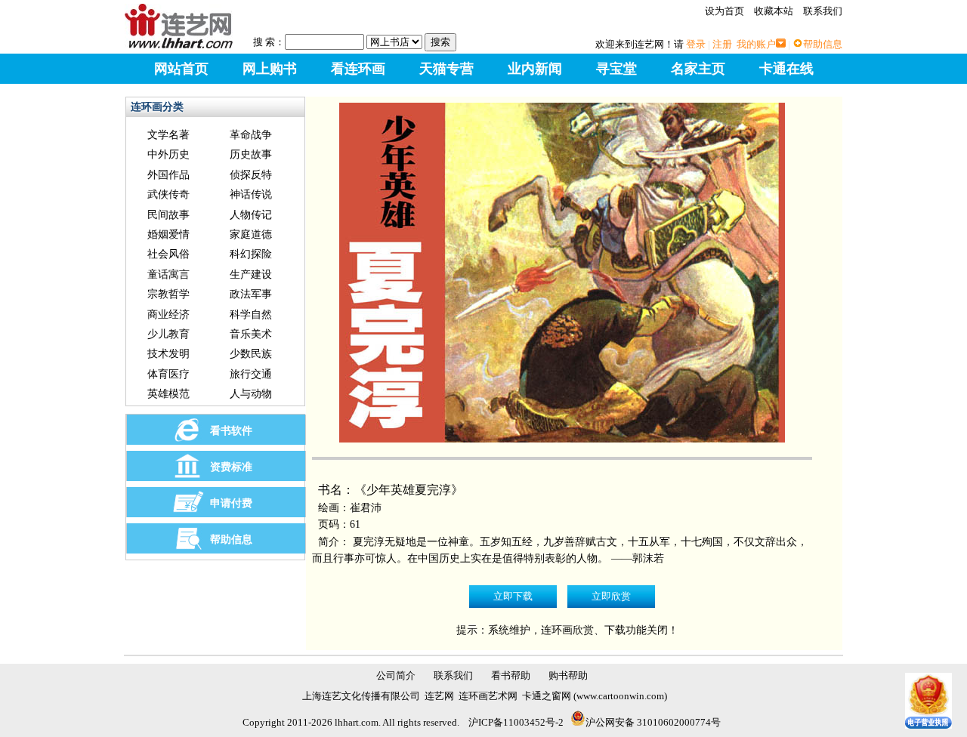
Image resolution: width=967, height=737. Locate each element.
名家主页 (698, 68)
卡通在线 (786, 68)
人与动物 (251, 393)
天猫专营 (446, 68)
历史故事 (251, 154)
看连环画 (358, 68)
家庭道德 (251, 234)
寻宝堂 (616, 68)
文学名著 (168, 134)
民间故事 (168, 214)
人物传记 (251, 214)
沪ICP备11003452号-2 (516, 722)
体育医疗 (168, 374)
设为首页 (724, 11)
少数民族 (251, 353)
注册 (722, 44)
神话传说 (251, 194)
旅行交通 (251, 374)
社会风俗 (168, 254)
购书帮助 (568, 675)
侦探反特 (251, 174)
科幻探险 (251, 254)
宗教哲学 (168, 294)
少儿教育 (168, 334)
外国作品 (168, 174)
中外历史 (168, 154)
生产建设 (251, 274)
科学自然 (251, 314)
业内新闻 (535, 68)
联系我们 (822, 11)
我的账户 (756, 44)
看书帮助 (510, 675)
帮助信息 (822, 44)
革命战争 (251, 134)
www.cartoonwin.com (620, 696)
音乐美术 (251, 334)
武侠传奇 (168, 194)
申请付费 (231, 503)
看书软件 (231, 430)
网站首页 (181, 68)
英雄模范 (168, 393)
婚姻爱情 (168, 234)
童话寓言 (168, 274)
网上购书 (270, 68)
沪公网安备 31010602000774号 (653, 722)
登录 (696, 44)
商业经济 (168, 314)
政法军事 (251, 294)
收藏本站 (773, 11)
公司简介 (396, 675)
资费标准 (231, 467)
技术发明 (168, 353)
